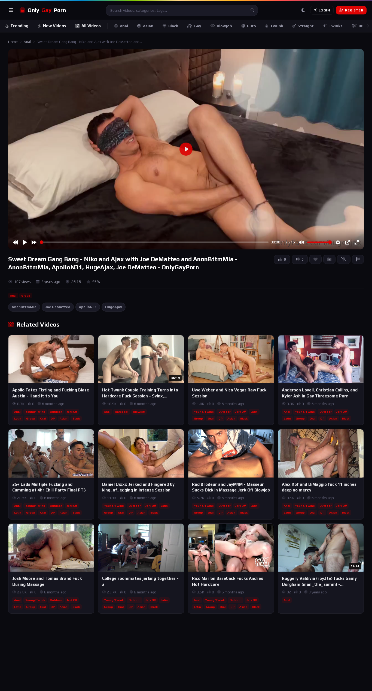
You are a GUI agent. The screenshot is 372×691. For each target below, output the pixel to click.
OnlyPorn (47, 10)
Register (354, 10)
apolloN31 (87, 307)
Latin (17, 418)
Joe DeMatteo (57, 307)
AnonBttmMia (24, 307)
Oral (43, 418)
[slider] (154, 242)
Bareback (121, 411)
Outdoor (56, 411)
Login (324, 10)
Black (173, 26)
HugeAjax (113, 307)
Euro (251, 26)
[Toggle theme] (303, 10)
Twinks (336, 26)
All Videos (91, 25)
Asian (148, 26)
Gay (197, 26)
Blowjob (224, 26)
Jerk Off (72, 411)
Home (13, 42)
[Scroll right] (367, 26)
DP (53, 418)
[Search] (252, 10)
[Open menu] (10, 10)
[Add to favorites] (89, 341)
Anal (124, 26)
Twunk (276, 26)
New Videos (54, 25)
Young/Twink (35, 411)
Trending (19, 25)
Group (25, 295)
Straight (306, 26)
